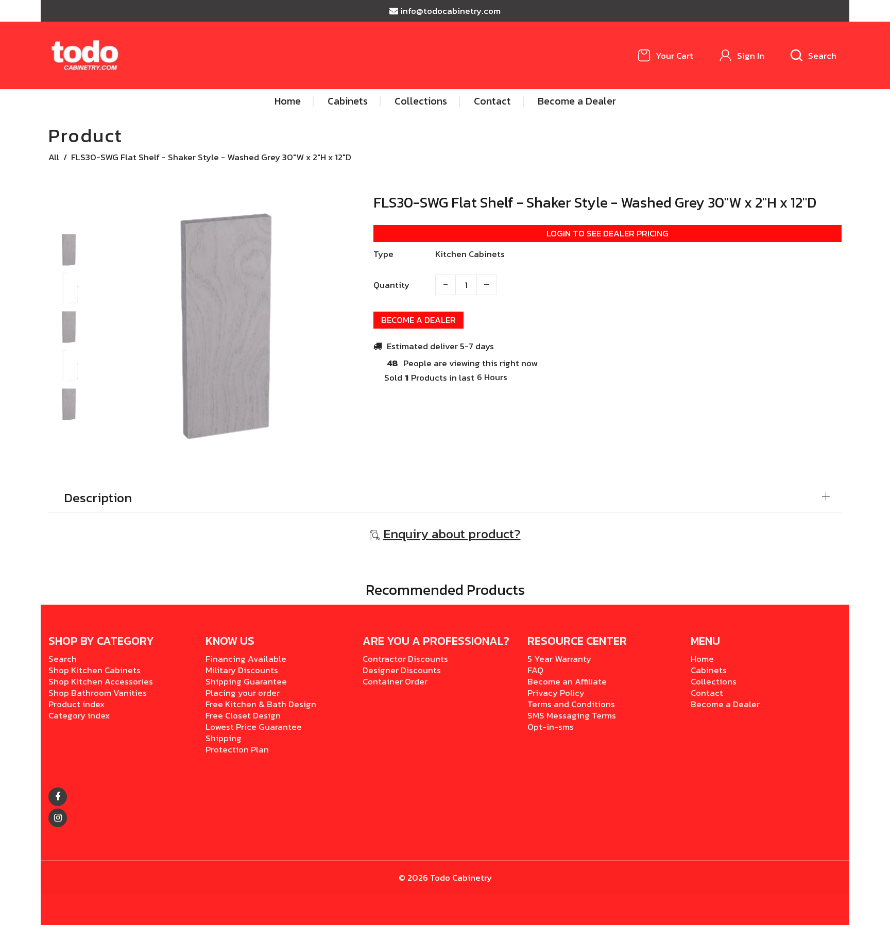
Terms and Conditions (571, 704)
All (53, 157)
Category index (79, 715)
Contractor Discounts (405, 658)
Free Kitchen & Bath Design (261, 704)
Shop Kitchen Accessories (100, 681)
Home (702, 658)
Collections (714, 681)
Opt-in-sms (550, 726)
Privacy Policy (556, 692)
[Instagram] (57, 818)
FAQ (535, 670)
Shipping (224, 738)
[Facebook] (57, 796)
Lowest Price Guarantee (254, 726)
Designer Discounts (402, 670)
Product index (76, 704)
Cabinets (709, 670)
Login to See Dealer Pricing (607, 233)
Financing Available (246, 658)
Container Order (395, 681)
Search (62, 658)
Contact (707, 692)
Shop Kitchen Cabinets (94, 670)
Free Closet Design (243, 715)
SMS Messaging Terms (571, 715)
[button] (69, 242)
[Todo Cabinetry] (86, 54)
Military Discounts (242, 670)
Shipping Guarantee (246, 681)
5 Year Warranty (559, 658)
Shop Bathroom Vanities (97, 692)
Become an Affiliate (567, 681)
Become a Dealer (418, 320)
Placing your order (243, 692)
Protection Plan (237, 749)
